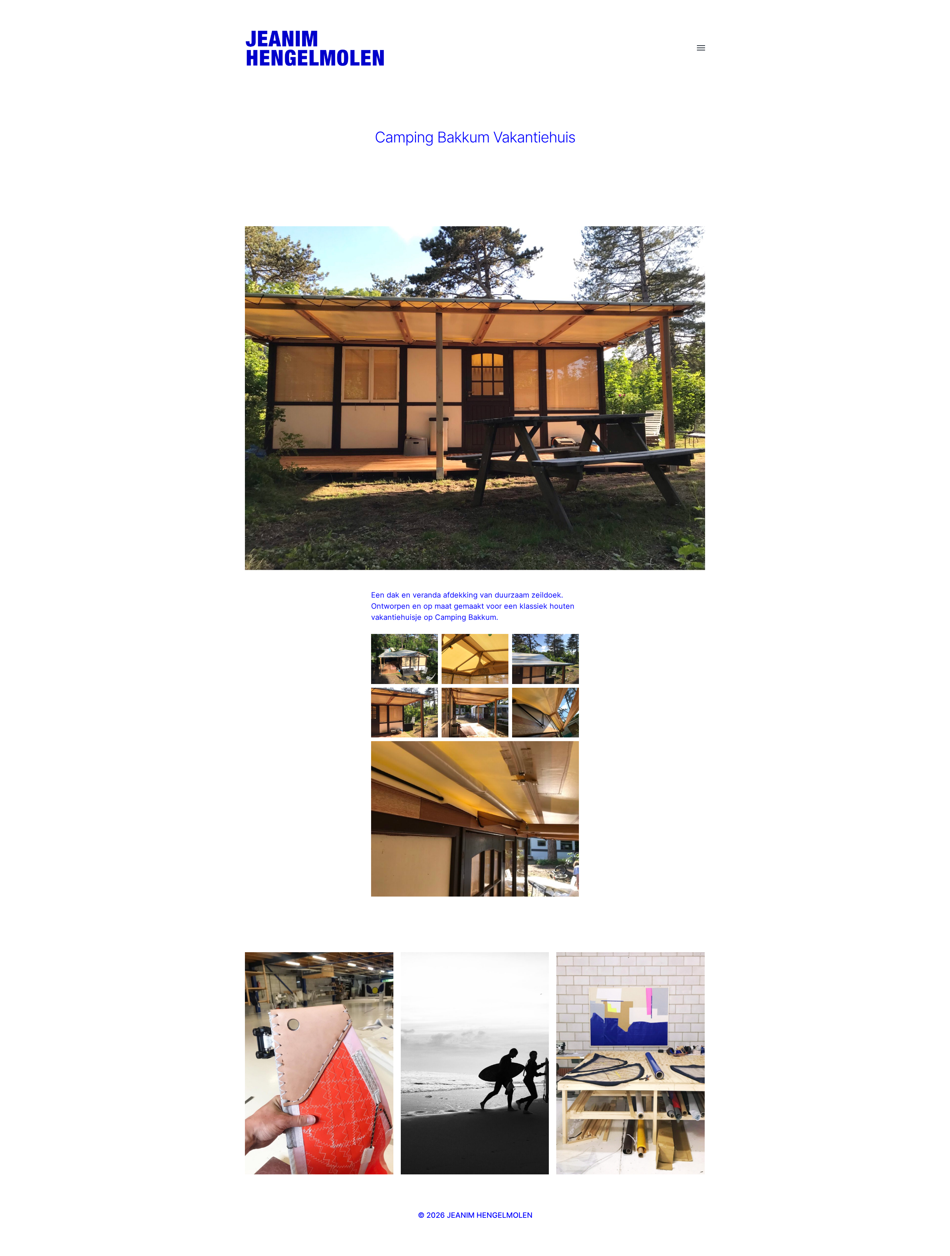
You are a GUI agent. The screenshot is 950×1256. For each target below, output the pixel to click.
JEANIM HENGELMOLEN (490, 1215)
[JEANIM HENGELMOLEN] (460, 48)
